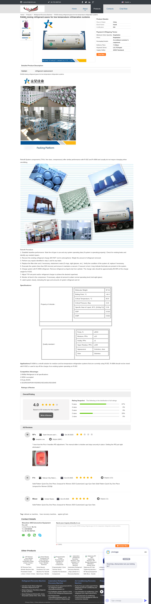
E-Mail (103, 595)
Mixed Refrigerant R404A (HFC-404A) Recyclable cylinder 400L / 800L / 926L (33, 595)
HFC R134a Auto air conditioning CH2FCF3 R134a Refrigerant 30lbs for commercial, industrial (86, 597)
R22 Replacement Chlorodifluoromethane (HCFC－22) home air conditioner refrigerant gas (59, 597)
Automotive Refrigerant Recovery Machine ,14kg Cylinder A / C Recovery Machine (75, 571)
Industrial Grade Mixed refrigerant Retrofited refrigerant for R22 (32, 586)
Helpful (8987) (57, 439)
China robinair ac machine (42, 602)
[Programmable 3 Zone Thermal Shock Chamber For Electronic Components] (59, 560)
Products (97, 9)
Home (74, 9)
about (85, 9)
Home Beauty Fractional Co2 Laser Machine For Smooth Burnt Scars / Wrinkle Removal (43, 572)
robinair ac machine (31, 514)
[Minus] (145, 552)
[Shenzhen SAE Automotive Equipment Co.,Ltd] (32, 8)
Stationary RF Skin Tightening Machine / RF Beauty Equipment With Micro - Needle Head (90, 572)
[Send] (145, 600)
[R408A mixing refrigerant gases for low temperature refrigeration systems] (26, 24)
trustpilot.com (40, 439)
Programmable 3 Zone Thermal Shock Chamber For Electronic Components (59, 571)
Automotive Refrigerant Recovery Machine (57, 582)
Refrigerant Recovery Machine (43, 15)
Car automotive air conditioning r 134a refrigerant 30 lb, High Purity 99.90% (86, 592)
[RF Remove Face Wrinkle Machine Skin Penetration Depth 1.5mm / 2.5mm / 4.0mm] (28, 560)
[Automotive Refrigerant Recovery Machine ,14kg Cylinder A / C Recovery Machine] (75, 560)
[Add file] (107, 600)
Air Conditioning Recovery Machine (85, 582)
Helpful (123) (108, 478)
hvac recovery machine (48, 514)
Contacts (110, 9)
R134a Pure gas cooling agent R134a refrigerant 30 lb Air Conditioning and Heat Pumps (86, 587)
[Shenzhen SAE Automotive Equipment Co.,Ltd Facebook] (102, 592)
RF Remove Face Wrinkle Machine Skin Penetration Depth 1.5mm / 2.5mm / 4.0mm (28, 571)
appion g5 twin (63, 514)
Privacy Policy (29, 602)
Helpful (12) (104, 499)
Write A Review (46, 415)
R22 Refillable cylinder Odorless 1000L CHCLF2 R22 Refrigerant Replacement (60, 592)
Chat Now (123, 9)
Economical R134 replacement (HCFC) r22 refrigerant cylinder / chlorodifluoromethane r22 (60, 587)
